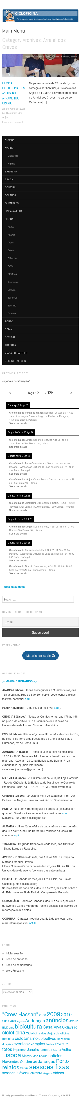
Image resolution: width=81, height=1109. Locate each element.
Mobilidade (40, 1056)
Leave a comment (12, 122)
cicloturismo (26, 1038)
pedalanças (44, 1061)
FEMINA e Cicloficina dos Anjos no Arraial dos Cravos (13, 93)
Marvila (12, 290)
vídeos (58, 1072)
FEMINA (65, 56)
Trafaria (10, 345)
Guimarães (12, 203)
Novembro (10, 1061)
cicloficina (13, 1032)
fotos (7, 1049)
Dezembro (63, 1039)
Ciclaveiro (13, 155)
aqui (56, 707)
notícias (55, 1055)
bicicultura (28, 1026)
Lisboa (74, 56)
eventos (21, 1043)
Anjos (27, 56)
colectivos (47, 1038)
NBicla (11, 163)
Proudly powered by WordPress (19, 1095)
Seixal (9, 329)
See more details (18, 423)
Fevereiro (61, 1044)
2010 (66, 1014)
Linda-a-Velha (13, 211)
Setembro (35, 1073)
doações (7, 1044)
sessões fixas (49, 1066)
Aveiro (9, 147)
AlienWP (65, 1095)
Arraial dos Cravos (41, 56)
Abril (13, 1021)
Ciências (12, 258)
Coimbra (10, 187)
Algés (11, 242)
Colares (10, 195)
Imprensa (19, 1049)
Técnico (12, 305)
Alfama (11, 234)
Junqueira (13, 282)
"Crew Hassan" (20, 1014)
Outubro (26, 1061)
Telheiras (13, 297)
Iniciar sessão (14, 953)
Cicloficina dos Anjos (40, 1033)
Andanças (35, 1020)
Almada (9, 139)
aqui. (28, 699)
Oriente (12, 313)
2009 (53, 1013)
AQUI (32, 923)
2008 (42, 1015)
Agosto (21, 1021)
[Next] (71, 393)
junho (44, 1049)
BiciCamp (8, 1027)
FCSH (11, 266)
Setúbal (10, 337)
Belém (11, 250)
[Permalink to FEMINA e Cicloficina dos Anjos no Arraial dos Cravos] (40, 67)
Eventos (55, 56)
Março (27, 1055)
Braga (9, 179)
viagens (47, 1073)
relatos (10, 1067)
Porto (9, 321)
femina (50, 1044)
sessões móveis (15, 361)
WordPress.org (15, 970)
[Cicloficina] (40, 17)
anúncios (57, 1020)
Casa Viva (52, 1027)
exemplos (36, 1043)
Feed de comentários (19, 965)
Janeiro (33, 1049)
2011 (5, 1020)
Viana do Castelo (16, 353)
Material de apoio (39, 655)
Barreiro (11, 171)
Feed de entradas (16, 959)
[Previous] (10, 393)
